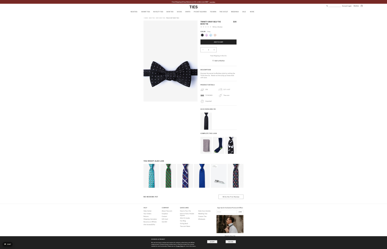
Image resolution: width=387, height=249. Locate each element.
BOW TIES (152, 18)
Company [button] (165, 208)
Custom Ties (202, 216)
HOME (146, 18)
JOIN (240, 212)
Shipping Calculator (150, 219)
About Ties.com (167, 211)
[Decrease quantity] (203, 49)
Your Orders (147, 213)
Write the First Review (231, 197)
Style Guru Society (204, 211)
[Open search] (327, 6)
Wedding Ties (202, 213)
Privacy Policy (180, 246)
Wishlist (356, 6)
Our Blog (183, 221)
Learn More (212, 2)
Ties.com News (185, 226)
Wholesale (201, 219)
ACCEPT (212, 241)
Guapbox (165, 213)
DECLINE (230, 241)
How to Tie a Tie (185, 211)
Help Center (147, 211)
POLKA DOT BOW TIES (172, 18)
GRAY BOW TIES (160, 18)
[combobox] (334, 6)
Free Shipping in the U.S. (218, 56)
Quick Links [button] (184, 208)
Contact (164, 216)
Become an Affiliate (150, 222)
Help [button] (145, 208)
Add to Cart (218, 42)
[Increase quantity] (214, 49)
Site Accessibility (149, 224)
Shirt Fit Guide (185, 218)
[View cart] (362, 6)
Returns (146, 216)
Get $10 (164, 222)
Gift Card (165, 219)
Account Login (347, 6)
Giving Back (184, 223)
